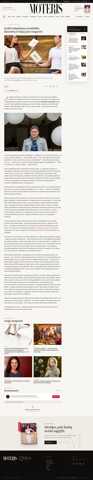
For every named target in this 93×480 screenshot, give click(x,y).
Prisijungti (56, 396)
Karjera (47, 467)
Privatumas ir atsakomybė (61, 477)
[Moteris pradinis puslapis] (46, 8)
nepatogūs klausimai (42, 228)
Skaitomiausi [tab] (82, 33)
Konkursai (48, 465)
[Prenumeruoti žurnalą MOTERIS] (28, 433)
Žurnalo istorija (49, 460)
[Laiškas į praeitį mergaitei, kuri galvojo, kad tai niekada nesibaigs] (47, 366)
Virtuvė (57, 16)
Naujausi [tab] (72, 33)
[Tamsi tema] (89, 1)
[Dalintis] (50, 86)
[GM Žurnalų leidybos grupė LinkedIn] (78, 1)
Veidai (9, 16)
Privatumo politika (49, 462)
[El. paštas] (83, 463)
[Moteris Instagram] (75, 1)
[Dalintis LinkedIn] (53, 86)
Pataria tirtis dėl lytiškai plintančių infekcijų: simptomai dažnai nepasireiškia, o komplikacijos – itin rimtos (16, 351)
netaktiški (16, 173)
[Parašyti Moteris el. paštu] (80, 1)
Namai (35, 346)
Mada (13, 16)
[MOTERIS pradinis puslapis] (10, 458)
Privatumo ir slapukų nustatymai (72, 477)
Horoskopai (33, 16)
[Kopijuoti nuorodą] (56, 86)
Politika (40, 16)
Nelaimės (67, 16)
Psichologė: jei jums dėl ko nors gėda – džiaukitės (17, 382)
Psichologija (25, 16)
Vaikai (62, 16)
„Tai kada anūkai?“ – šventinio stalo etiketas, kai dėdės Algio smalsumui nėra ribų (46, 350)
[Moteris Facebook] (73, 1)
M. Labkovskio (16, 80)
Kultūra (45, 16)
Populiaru (79, 16)
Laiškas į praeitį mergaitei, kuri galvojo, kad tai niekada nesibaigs (47, 382)
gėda (18, 160)
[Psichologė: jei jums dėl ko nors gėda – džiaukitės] (18, 366)
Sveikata (18, 16)
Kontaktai (48, 469)
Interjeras (51, 16)
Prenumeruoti (66, 1)
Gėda (16, 259)
